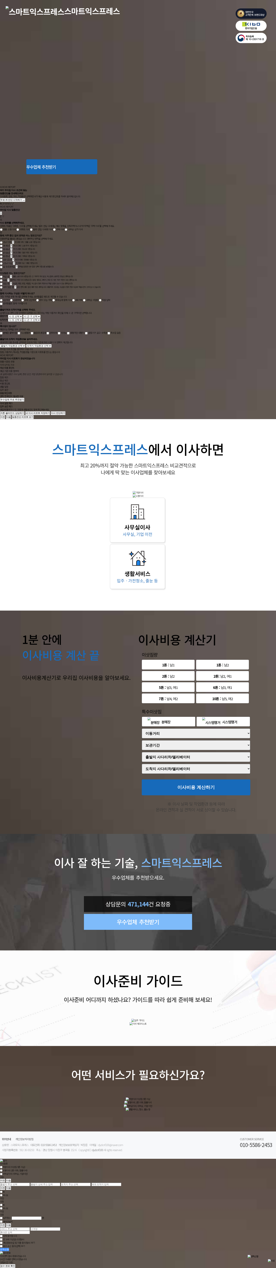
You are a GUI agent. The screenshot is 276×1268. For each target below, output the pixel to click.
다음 (8, 417)
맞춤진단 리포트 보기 (22, 417)
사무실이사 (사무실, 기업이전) (15, 1173)
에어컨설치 (7, 1221)
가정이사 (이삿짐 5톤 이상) (13, 1167)
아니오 (5, 1195)
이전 (2, 417)
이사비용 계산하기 (196, 787)
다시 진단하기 (58, 413)
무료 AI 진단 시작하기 (12, 200)
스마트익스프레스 (92, 10)
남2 (222, 664)
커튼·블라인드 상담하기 (12, 413)
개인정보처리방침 (24, 1139)
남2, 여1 (222, 676)
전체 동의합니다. (10, 1235)
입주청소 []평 (23, 1217)
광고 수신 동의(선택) (11, 1246)
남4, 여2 (168, 698)
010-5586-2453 (49, 1145)
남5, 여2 (222, 698)
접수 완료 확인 (7, 1266)
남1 (168, 664)
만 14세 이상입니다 (13, 1239)
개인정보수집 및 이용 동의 (16, 1242)
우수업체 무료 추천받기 (12, 399)
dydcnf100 (97, 1150)
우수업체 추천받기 (41, 167)
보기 (33, 1242)
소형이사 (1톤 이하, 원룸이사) (14, 1170)
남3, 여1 (168, 687)
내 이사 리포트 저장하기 (38, 413)
